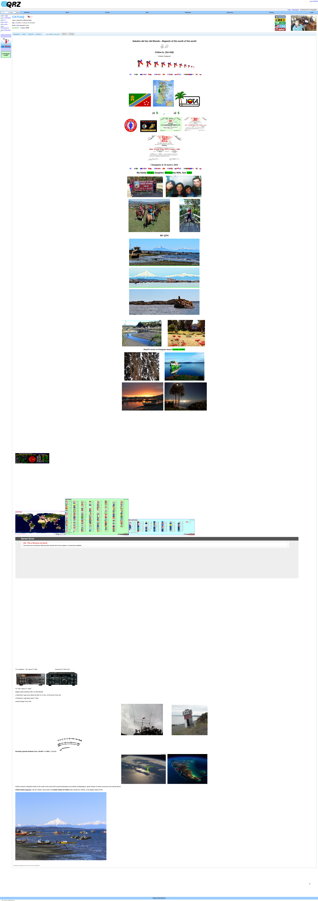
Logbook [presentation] (30, 34)
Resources (230, 12)
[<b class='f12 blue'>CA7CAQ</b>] (304, 30)
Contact (271, 12)
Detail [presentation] (23, 34)
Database (27, 12)
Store (147, 12)
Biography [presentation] (16, 34)
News (67, 12)
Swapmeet (188, 12)
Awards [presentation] (38, 34)
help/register (295, 10)
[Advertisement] (159, 883)
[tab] (16, 34)
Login (311, 12)
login (289, 10)
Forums (107, 12)
